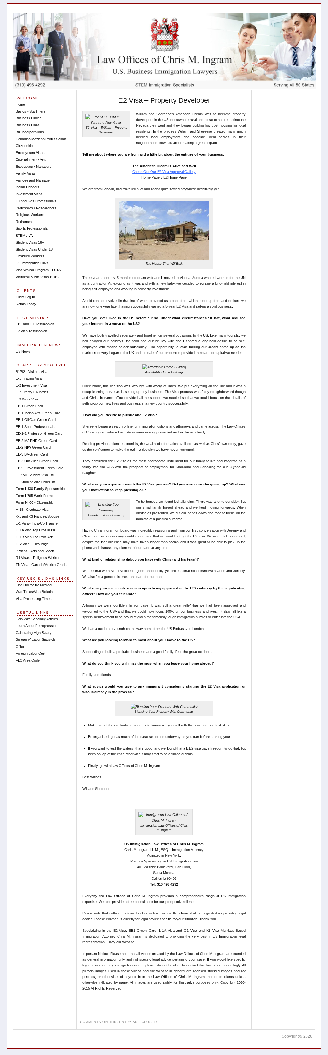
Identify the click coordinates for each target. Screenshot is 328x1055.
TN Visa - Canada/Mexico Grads (41, 565)
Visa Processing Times (34, 599)
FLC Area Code (28, 660)
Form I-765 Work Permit (34, 496)
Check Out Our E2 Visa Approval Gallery (164, 172)
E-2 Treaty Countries (32, 392)
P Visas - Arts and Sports (35, 551)
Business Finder (28, 118)
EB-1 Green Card (29, 406)
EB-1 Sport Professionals (35, 427)
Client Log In (25, 297)
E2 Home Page (175, 177)
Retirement (24, 222)
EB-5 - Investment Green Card (39, 468)
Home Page (150, 177)
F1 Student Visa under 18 (35, 482)
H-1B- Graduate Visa (32, 509)
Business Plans (28, 125)
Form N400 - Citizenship (34, 502)
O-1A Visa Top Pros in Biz (36, 530)
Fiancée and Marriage (33, 180)
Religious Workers (30, 215)
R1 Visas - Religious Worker (38, 558)
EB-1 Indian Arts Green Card (38, 413)
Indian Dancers (27, 187)
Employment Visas (30, 153)
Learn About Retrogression (36, 626)
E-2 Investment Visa (31, 385)
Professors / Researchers (36, 208)
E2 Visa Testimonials (32, 331)
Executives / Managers (34, 166)
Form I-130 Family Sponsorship (40, 489)
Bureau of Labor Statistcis (36, 639)
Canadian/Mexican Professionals (41, 139)
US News (23, 351)
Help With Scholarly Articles (37, 619)
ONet (20, 646)
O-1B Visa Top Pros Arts (35, 537)
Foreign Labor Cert (30, 653)
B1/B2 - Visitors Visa (31, 371)
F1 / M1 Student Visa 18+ (35, 475)
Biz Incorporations (30, 132)
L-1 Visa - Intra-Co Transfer (37, 523)
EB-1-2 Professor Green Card (39, 433)
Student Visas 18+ (30, 242)
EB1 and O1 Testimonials (35, 324)
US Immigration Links (32, 263)
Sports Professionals (32, 228)
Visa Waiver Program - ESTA (38, 270)
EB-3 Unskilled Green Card (37, 461)
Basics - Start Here (30, 111)
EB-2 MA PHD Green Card (36, 440)
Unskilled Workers (30, 256)
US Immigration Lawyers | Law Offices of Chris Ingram (164, 51)
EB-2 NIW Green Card (33, 447)
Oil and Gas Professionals (36, 201)
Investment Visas (29, 194)
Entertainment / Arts (31, 159)
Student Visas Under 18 (34, 249)
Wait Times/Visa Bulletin (34, 592)
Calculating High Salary (34, 633)
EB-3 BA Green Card (32, 454)
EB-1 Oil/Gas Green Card (36, 420)
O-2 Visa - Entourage (32, 544)
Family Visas (26, 173)
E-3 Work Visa (27, 399)
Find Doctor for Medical (34, 585)
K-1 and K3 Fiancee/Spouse (37, 516)
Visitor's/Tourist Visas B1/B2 (37, 277)
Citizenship (24, 146)
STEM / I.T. (24, 235)
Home (20, 104)
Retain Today (26, 304)
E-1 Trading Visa (29, 378)
